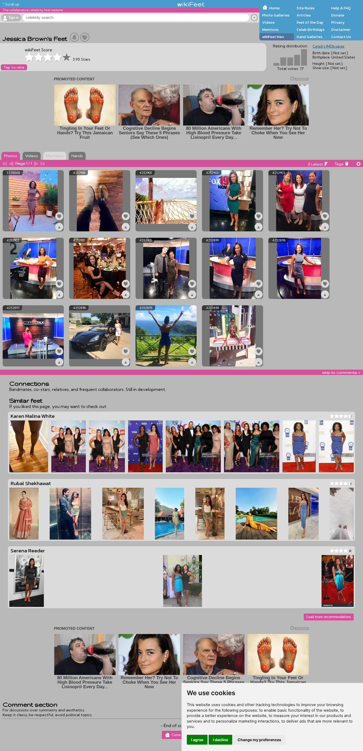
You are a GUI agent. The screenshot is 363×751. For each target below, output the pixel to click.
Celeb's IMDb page (328, 46)
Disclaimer (340, 29)
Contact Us (341, 37)
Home (274, 8)
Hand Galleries (309, 37)
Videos (268, 22)
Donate (337, 15)
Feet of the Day (310, 22)
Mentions (270, 29)
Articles (304, 15)
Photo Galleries (275, 15)
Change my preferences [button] (259, 739)
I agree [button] (197, 739)
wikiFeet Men (273, 37)
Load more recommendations (328, 617)
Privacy (338, 22)
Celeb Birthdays (310, 29)
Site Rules (305, 8)
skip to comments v (341, 372)
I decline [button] (220, 739)
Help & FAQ (341, 8)
